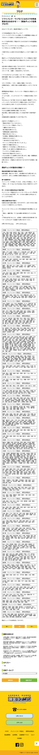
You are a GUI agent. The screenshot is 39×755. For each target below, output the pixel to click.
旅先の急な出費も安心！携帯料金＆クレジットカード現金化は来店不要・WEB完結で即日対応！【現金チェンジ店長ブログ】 (20, 643)
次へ (32, 626)
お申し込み (19, 722)
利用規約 (19, 738)
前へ (7, 626)
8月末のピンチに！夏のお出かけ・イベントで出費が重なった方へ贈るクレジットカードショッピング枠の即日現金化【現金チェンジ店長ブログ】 (20, 652)
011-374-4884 (21, 709)
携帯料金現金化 (30, 731)
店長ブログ (29, 680)
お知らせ (10, 680)
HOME (7, 731)
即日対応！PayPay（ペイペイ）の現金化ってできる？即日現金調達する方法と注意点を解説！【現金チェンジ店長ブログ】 (20, 647)
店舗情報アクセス (24, 734)
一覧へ (19, 626)
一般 (14, 16)
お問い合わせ (19, 716)
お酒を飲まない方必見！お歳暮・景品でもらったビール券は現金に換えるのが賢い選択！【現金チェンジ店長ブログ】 (19, 656)
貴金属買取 (7, 734)
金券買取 (15, 734)
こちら (12, 223)
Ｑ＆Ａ (33, 734)
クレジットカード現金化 (17, 731)
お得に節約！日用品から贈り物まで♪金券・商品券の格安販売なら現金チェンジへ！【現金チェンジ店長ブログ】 (19, 638)
